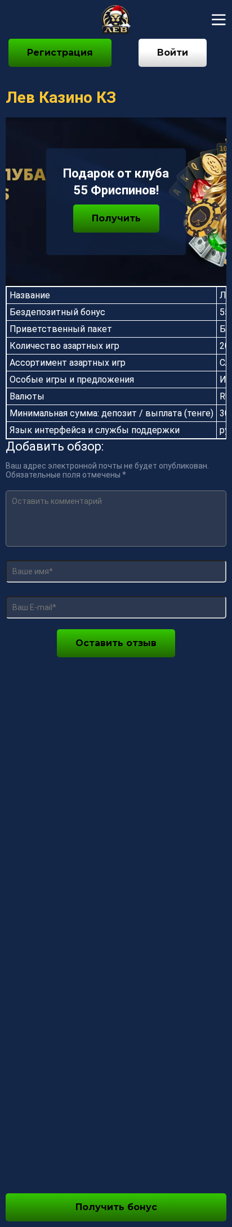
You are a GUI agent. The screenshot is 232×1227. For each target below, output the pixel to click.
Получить (116, 218)
